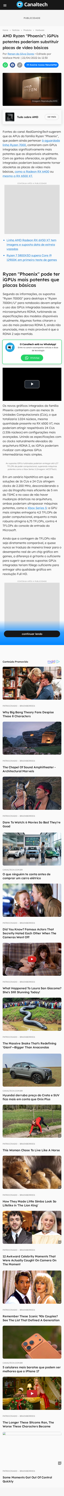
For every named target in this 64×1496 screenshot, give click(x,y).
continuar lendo (32, 634)
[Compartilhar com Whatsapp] (5, 65)
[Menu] (5, 5)
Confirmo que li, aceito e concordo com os (32, 72)
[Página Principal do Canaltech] (32, 6)
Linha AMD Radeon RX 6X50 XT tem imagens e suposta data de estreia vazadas (31, 244)
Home (5, 30)
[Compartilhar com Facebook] (12, 65)
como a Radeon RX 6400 (32, 171)
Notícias (16, 30)
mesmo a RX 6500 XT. (18, 176)
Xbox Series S (37, 508)
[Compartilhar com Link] (19, 65)
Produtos (27, 30)
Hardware (39, 30)
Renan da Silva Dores (21, 53)
